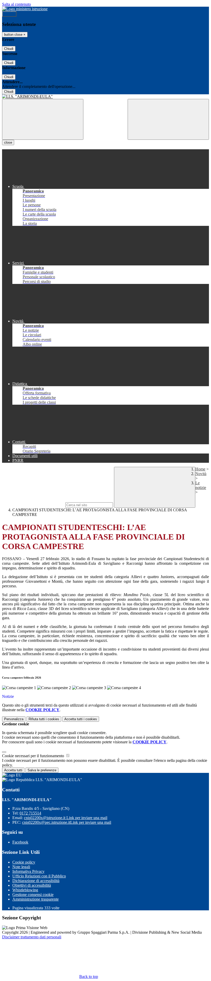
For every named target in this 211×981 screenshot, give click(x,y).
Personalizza (13, 719)
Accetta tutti (80, 719)
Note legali (21, 867)
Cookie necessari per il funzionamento (33, 756)
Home (200, 469)
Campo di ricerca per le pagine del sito (33, 505)
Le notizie (200, 485)
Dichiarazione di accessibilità (35, 880)
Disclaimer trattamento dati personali (31, 937)
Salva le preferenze (42, 770)
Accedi (9, 14)
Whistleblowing (25, 890)
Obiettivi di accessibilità (31, 885)
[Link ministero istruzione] (25, 9)
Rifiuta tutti (44, 719)
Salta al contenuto (16, 4)
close (8, 142)
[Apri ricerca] (168, 119)
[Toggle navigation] (42, 119)
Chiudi (8, 49)
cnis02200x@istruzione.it (65, 818)
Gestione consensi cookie (33, 894)
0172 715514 (30, 813)
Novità (200, 473)
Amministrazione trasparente (35, 899)
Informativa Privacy (28, 871)
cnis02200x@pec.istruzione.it (66, 822)
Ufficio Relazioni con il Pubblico (39, 876)
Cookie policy (23, 862)
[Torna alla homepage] (105, 96)
